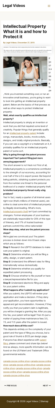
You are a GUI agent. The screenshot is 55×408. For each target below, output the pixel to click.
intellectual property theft (15, 211)
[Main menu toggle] (49, 6)
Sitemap (44, 401)
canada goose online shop (16, 361)
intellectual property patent (23, 133)
